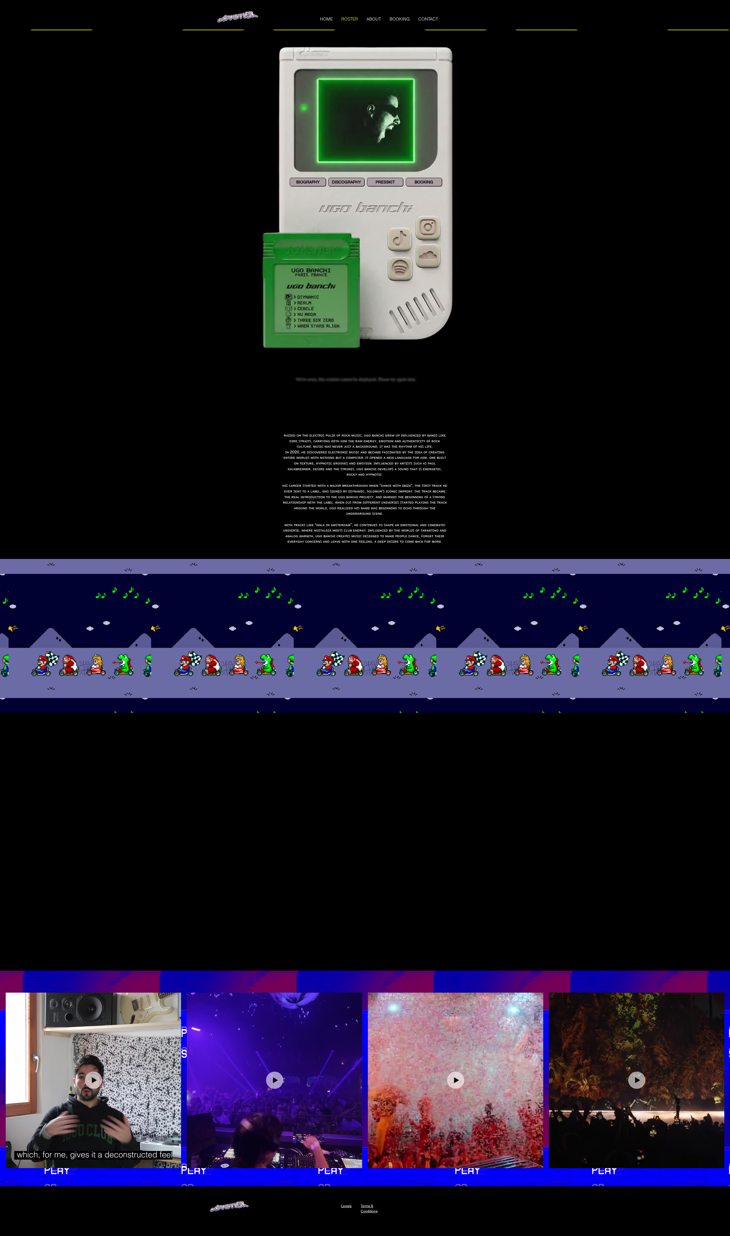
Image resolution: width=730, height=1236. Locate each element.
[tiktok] (399, 269)
